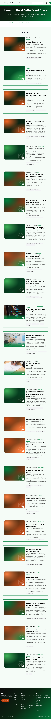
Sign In (46, 3)
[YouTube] (8, 716)
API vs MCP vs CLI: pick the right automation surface (35, 71)
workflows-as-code (30, 136)
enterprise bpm (35, 618)
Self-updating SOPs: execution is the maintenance (35, 336)
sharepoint (28, 511)
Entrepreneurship (14, 24)
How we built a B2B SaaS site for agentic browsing (35, 525)
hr (32, 593)
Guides (37, 703)
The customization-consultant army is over (35, 443)
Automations (46, 702)
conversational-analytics (38, 485)
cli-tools (37, 162)
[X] (4, 716)
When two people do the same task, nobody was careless (35, 41)
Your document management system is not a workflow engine (35, 497)
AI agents (39, 83)
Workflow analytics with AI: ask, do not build (36, 471)
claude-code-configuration (40, 110)
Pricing (20, 2)
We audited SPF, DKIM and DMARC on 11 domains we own (36, 201)
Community (24, 22)
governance (31, 379)
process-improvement (33, 351)
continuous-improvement (31, 353)
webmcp (35, 539)
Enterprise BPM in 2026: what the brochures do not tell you (35, 604)
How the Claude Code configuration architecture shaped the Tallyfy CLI (36, 95)
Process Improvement (40, 333)
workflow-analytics (30, 485)
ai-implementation (35, 457)
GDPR (29, 707)
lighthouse (39, 539)
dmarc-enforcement (30, 217)
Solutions (37, 707)
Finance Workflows (23, 24)
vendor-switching (38, 190)
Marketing (38, 24)
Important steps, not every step (35, 419)
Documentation (38, 695)
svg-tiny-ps (41, 243)
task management (38, 57)
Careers (15, 702)
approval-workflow (30, 58)
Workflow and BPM (41, 495)
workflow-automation (42, 136)
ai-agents (36, 58)
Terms (45, 716)
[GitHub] (10, 716)
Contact (15, 697)
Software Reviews (41, 146)
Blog (5, 689)
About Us (15, 695)
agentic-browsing (30, 539)
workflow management (30, 57)
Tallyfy (2, 693)
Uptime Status (23, 708)
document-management (31, 513)
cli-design (28, 111)
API (27, 83)
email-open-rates (39, 269)
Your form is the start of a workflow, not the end (33, 550)
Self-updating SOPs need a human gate (34, 364)
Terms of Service (31, 701)
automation (35, 83)
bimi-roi (33, 269)
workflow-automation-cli (31, 162)
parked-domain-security (39, 217)
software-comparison (30, 164)
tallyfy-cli (33, 110)
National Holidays (39, 705)
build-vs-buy (29, 457)
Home (2, 689)
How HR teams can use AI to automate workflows (34, 576)
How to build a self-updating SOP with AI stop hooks (35, 310)
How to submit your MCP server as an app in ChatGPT (36, 658)
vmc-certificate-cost (35, 296)
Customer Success (32, 22)
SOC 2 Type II (31, 705)
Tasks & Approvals (47, 697)
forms (28, 564)
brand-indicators (34, 243)
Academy (15, 699)
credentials (33, 409)
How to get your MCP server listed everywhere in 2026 (36, 630)
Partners (22, 706)
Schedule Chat (5, 700)
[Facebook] (6, 716)
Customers (23, 695)
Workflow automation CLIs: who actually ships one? (35, 148)
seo (43, 539)
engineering (29, 110)
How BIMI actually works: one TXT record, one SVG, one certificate (36, 228)
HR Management (31, 24)
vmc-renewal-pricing (30, 190)
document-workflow (34, 511)
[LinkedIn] (2, 716)
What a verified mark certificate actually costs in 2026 (35, 282)
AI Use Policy (31, 703)
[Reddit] (12, 716)
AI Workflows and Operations (15, 22)
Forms (44, 699)
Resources (27, 2)
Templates (23, 699)
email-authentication (35, 215)
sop (36, 431)
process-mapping (41, 431)
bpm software (29, 618)
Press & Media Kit (16, 704)
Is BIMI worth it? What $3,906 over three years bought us (36, 255)
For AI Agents (38, 710)
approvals (28, 381)
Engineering (39, 22)
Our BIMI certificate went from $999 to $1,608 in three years (34, 175)
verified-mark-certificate (31, 297)
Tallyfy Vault (23, 704)
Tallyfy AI (22, 702)
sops (27, 351)
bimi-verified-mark (35, 189)
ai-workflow (29, 593)
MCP (29, 83)
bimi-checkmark (39, 297)
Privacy (49, 716)
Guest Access (46, 704)
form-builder (32, 564)
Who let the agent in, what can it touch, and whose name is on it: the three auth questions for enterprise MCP (35, 394)
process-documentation (42, 351)
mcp (27, 646)
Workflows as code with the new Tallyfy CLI (35, 122)
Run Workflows (13, 2)
